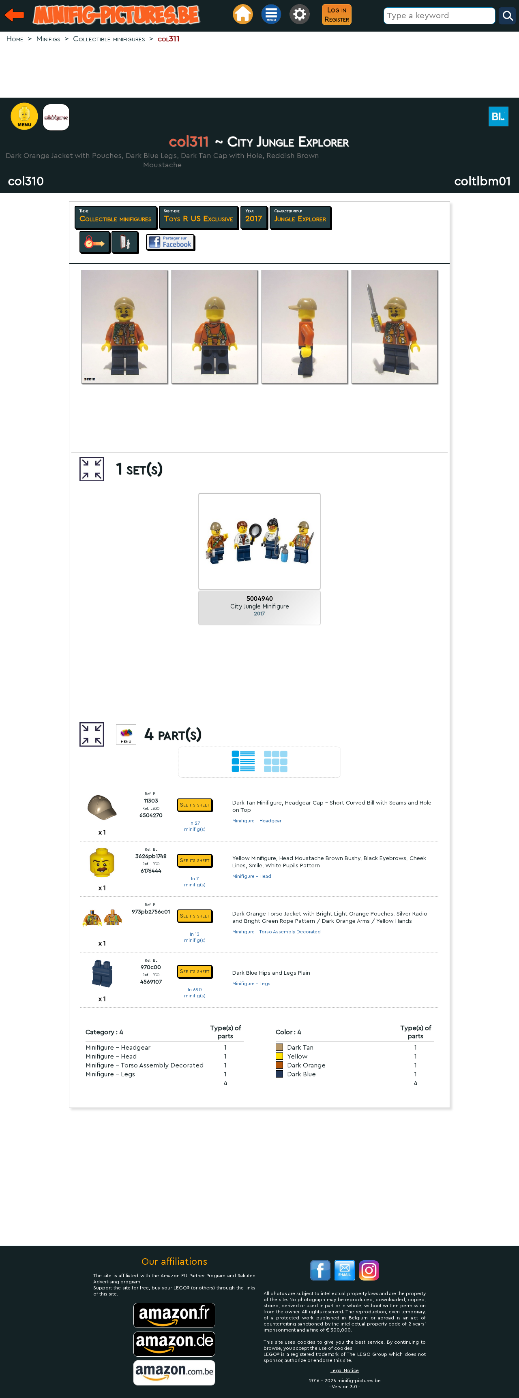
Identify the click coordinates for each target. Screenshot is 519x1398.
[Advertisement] (259, 71)
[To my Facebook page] (320, 1271)
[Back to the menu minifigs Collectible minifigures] (60, 117)
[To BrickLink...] (503, 117)
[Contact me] (344, 1271)
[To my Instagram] (369, 1271)
